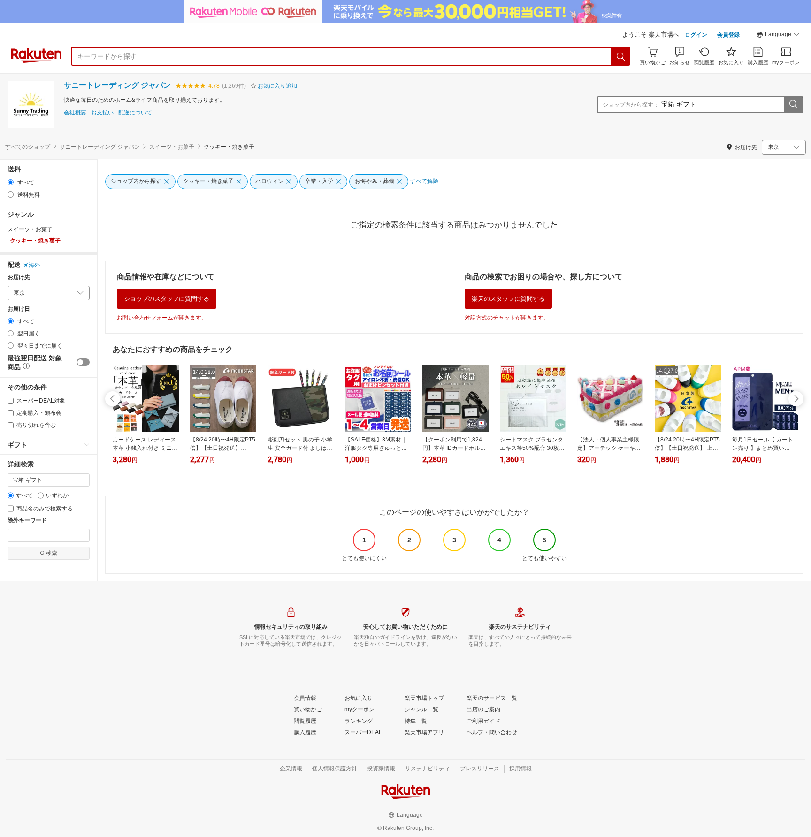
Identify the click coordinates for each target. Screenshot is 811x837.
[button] (778, 35)
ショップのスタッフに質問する (166, 298)
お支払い (102, 113)
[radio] (11, 182)
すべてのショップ (27, 147)
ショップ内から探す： (631, 104)
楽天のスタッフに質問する (508, 298)
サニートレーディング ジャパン (117, 85)
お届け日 (19, 309)
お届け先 (19, 277)
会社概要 (75, 113)
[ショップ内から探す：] (793, 104)
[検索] (621, 56)
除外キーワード (27, 520)
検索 (51, 553)
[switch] (83, 362)
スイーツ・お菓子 (171, 147)
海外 (34, 265)
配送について (135, 113)
